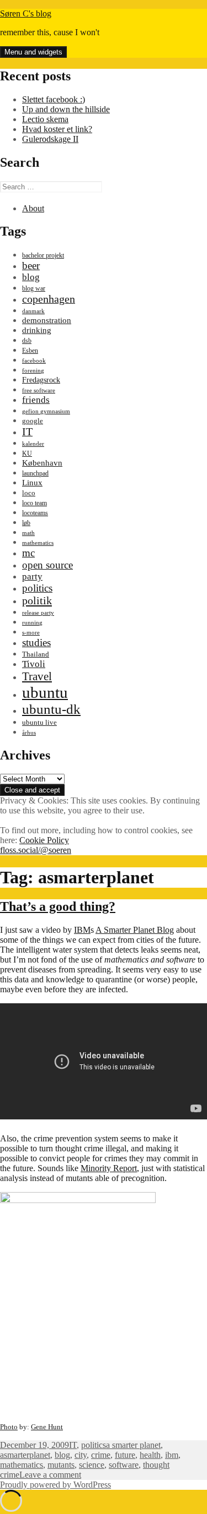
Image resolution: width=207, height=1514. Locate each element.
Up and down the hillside (66, 109)
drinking (36, 330)
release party (38, 613)
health (150, 1455)
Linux (32, 482)
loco (28, 493)
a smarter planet (133, 1445)
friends (36, 400)
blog (31, 277)
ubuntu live (39, 722)
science (91, 1464)
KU (27, 453)
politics (37, 588)
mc (28, 553)
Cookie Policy (44, 840)
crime (100, 1455)
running (32, 623)
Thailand (35, 654)
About (33, 208)
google (32, 421)
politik (37, 600)
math (28, 533)
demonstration (46, 320)
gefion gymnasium (46, 411)
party (32, 576)
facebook (34, 361)
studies (36, 642)
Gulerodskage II (50, 139)
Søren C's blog (25, 13)
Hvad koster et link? (57, 129)
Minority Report (109, 1168)
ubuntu (45, 692)
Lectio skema (45, 119)
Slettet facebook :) (53, 99)
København (42, 462)
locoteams (35, 513)
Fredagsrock (41, 379)
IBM (82, 929)
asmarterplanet (25, 1455)
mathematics (38, 543)
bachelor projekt (43, 255)
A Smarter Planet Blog (134, 929)
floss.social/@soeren (35, 850)
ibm (171, 1455)
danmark (33, 311)
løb (26, 523)
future (125, 1455)
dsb (26, 340)
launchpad (35, 473)
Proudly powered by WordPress (55, 1484)
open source (47, 565)
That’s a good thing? (57, 906)
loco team (34, 503)
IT (27, 431)
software (124, 1464)
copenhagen (48, 299)
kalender (33, 444)
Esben (30, 350)
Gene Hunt (47, 1427)
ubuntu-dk (51, 709)
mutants (61, 1464)
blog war (33, 288)
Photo (9, 1427)
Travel (37, 676)
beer (31, 265)
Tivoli (33, 664)
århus (29, 733)
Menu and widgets (33, 52)
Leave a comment (50, 1474)
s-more (31, 633)
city (81, 1455)
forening (33, 371)
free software (38, 390)
